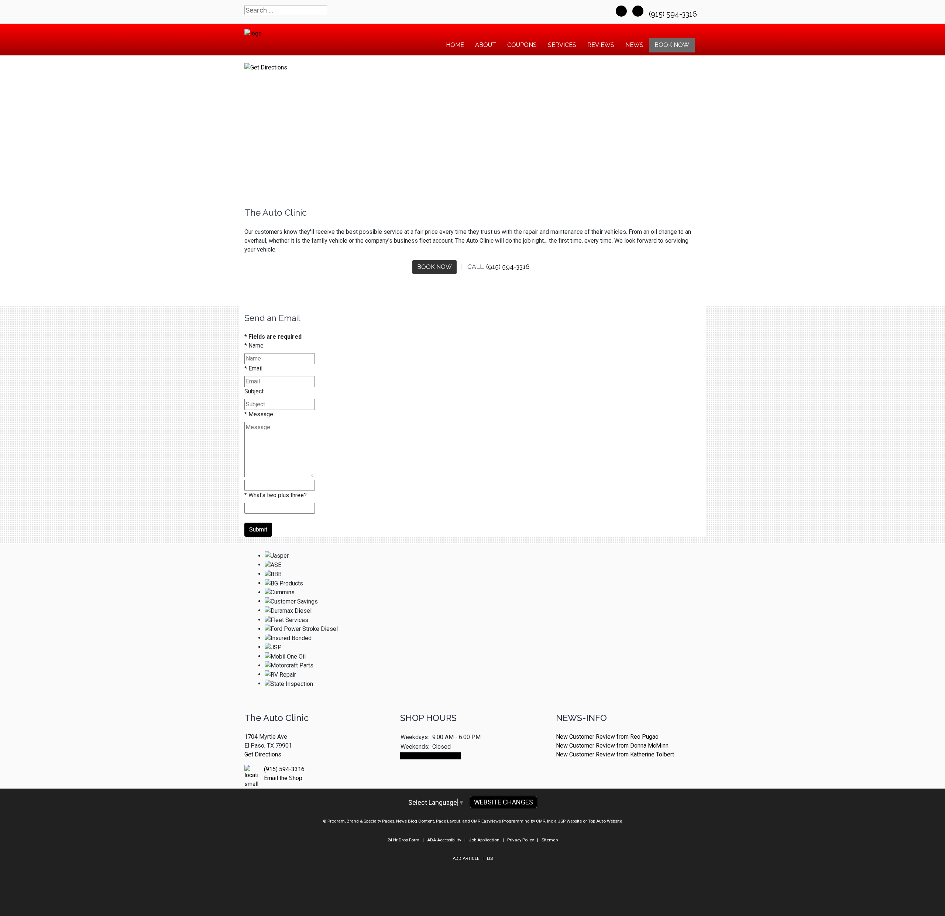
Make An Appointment (430, 755)
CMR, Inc (544, 821)
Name (254, 345)
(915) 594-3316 (674, 14)
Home (455, 44)
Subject (254, 391)
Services (562, 44)
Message (258, 414)
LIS (490, 858)
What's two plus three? (275, 495)
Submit (258, 529)
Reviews (600, 44)
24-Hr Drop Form (403, 839)
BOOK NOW (434, 266)
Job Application (484, 839)
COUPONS (522, 44)
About (485, 44)
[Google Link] (637, 11)
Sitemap (550, 839)
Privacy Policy (520, 839)
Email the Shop (283, 778)
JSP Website (570, 821)
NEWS (634, 44)
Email (253, 368)
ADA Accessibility (444, 839)
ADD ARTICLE (466, 858)
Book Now (671, 44)
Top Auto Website (605, 821)
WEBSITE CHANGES (503, 802)
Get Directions (262, 754)
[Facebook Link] (621, 11)
